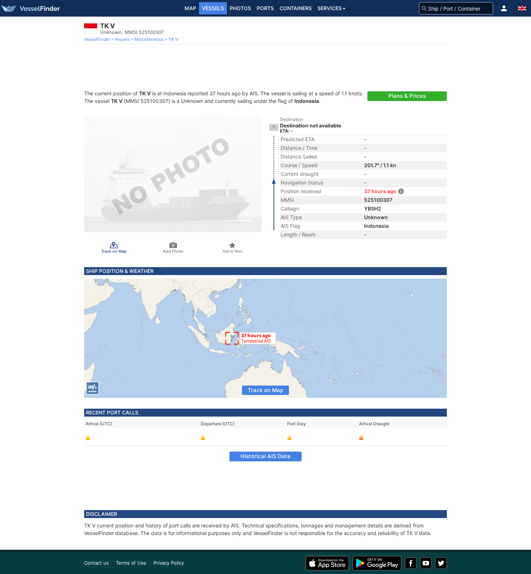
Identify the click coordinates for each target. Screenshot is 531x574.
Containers (296, 8)
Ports (265, 8)
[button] (504, 8)
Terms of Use (131, 563)
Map (190, 8)
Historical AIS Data (265, 456)
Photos (240, 8)
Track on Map (265, 390)
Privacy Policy (169, 563)
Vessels (213, 8)
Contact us (96, 563)
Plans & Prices (407, 95)
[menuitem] (97, 39)
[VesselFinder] (30, 8)
